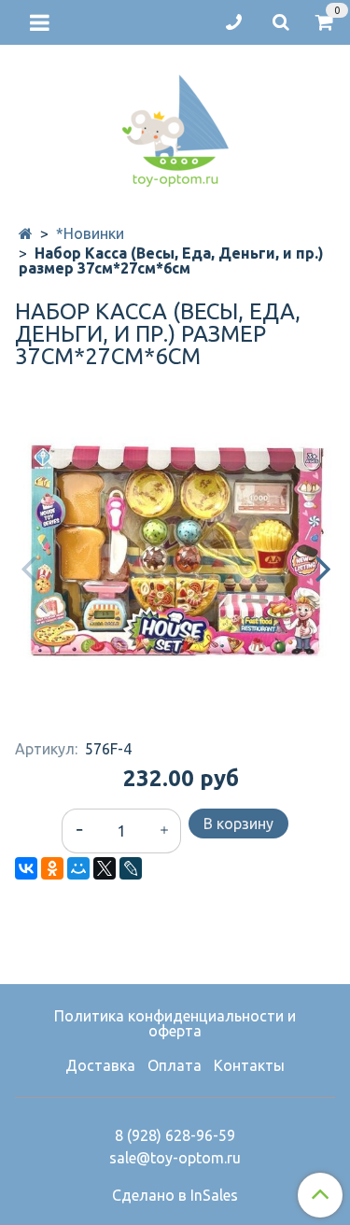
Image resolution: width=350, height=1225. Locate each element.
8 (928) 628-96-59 (175, 1135)
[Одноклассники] (52, 868)
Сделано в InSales (175, 1195)
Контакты (249, 1065)
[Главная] (26, 233)
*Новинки (90, 233)
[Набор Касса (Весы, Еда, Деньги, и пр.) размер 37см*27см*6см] (175, 550)
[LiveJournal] (130, 868)
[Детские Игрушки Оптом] (175, 127)
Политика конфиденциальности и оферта (175, 1023)
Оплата (174, 1065)
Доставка (100, 1065)
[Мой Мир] (78, 868)
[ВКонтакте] (26, 868)
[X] (104, 868)
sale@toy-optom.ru (175, 1157)
